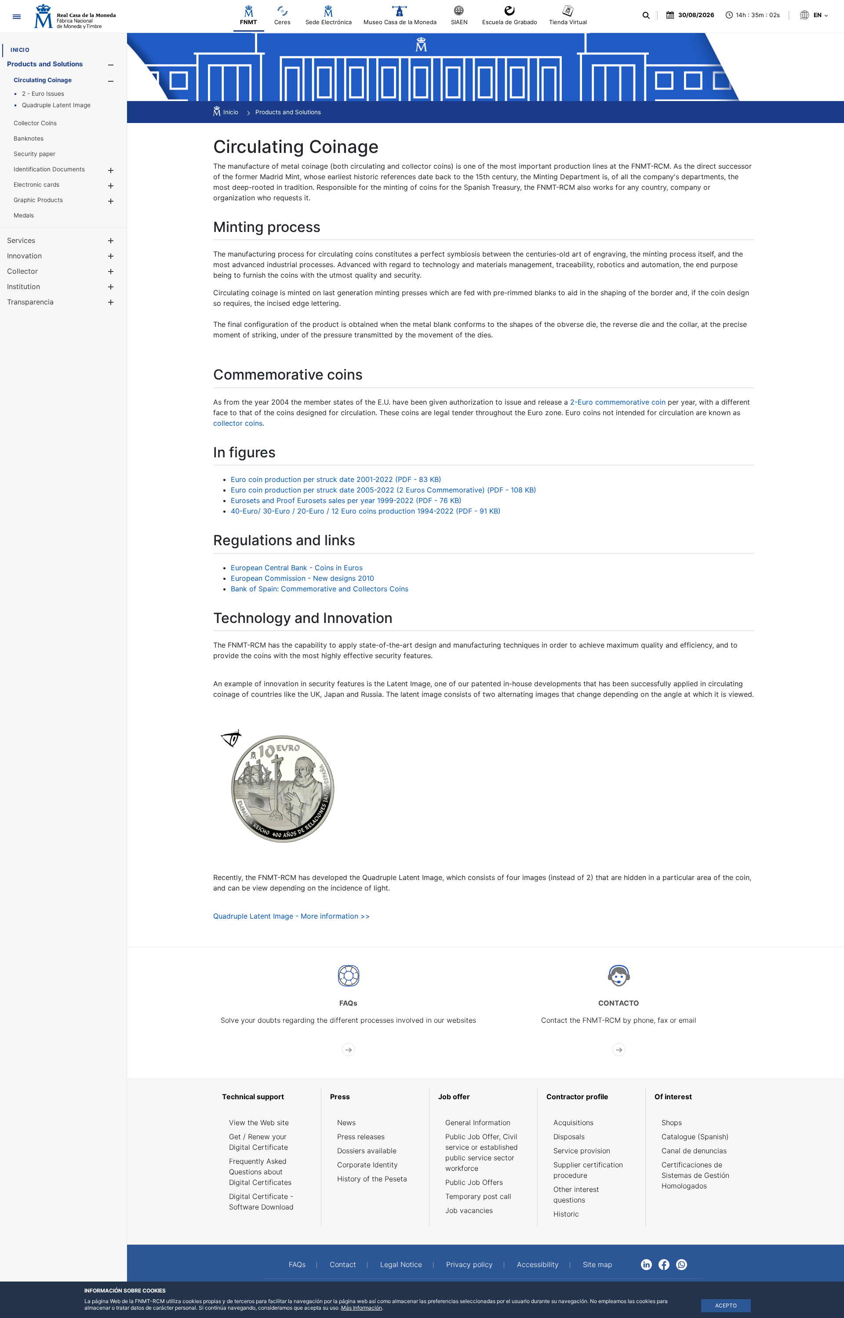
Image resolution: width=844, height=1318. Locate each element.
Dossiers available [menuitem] (367, 1150)
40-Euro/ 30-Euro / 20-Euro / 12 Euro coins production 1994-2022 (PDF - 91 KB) (366, 511)
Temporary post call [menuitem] (478, 1196)
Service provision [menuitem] (581, 1150)
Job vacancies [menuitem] (469, 1210)
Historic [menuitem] (566, 1213)
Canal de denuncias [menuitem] (694, 1150)
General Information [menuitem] (477, 1122)
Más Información (361, 1307)
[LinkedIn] (646, 1264)
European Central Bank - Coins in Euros (297, 567)
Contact (343, 1264)
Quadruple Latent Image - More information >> (291, 916)
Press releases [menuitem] (361, 1136)
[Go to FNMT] (74, 16)
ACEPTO (726, 1305)
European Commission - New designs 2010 (302, 578)
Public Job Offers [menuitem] (474, 1182)
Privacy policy (469, 1264)
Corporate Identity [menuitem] (367, 1164)
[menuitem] (20, 50)
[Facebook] (663, 1264)
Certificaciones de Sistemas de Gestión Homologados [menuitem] (695, 1175)
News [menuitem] (346, 1122)
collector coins (237, 423)
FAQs (297, 1264)
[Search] (646, 15)
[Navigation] (16, 16)
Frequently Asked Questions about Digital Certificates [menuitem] (260, 1172)
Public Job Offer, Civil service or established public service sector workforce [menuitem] (481, 1152)
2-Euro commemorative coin (618, 402)
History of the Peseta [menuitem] (372, 1178)
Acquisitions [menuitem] (573, 1122)
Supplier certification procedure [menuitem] (588, 1170)
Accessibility (538, 1264)
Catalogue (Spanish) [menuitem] (695, 1136)
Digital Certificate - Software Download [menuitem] (261, 1201)
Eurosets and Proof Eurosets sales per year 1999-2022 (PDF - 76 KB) (346, 500)
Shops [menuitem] (672, 1122)
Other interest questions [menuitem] (576, 1194)
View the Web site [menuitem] (259, 1122)
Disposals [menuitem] (569, 1136)
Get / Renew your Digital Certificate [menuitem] (258, 1141)
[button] (110, 64)
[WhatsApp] (681, 1264)
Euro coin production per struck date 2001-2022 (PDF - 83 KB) (336, 479)
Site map (597, 1264)
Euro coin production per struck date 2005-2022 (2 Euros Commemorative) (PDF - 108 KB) (383, 489)
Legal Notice (401, 1264)
